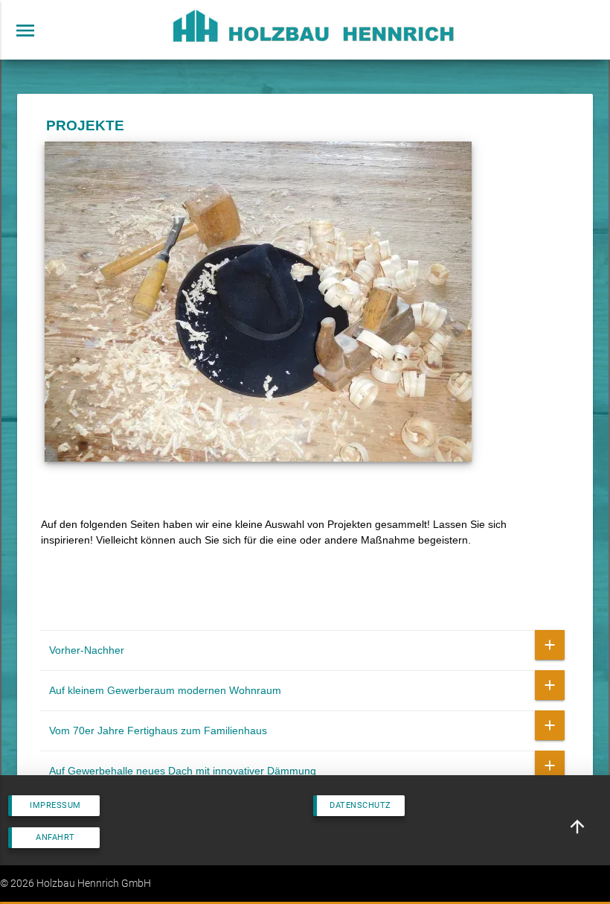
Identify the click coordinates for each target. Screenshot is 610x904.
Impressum (55, 805)
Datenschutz (360, 805)
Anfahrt (55, 837)
